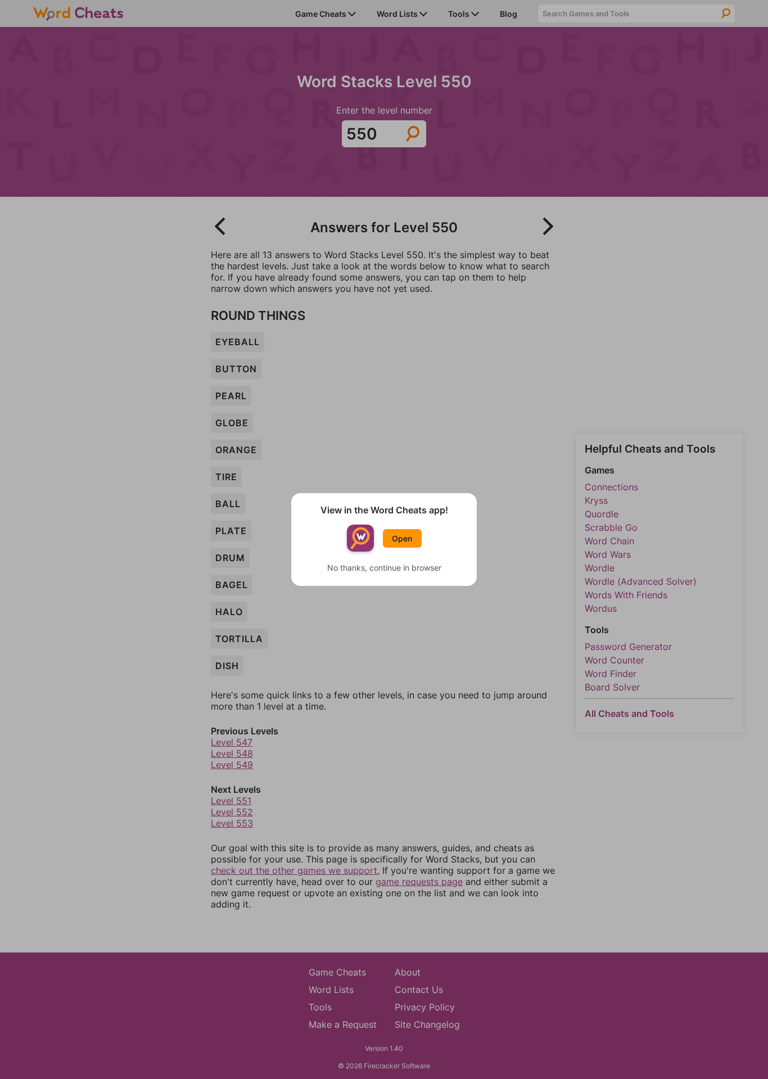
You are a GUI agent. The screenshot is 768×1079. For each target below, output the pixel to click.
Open (402, 538)
